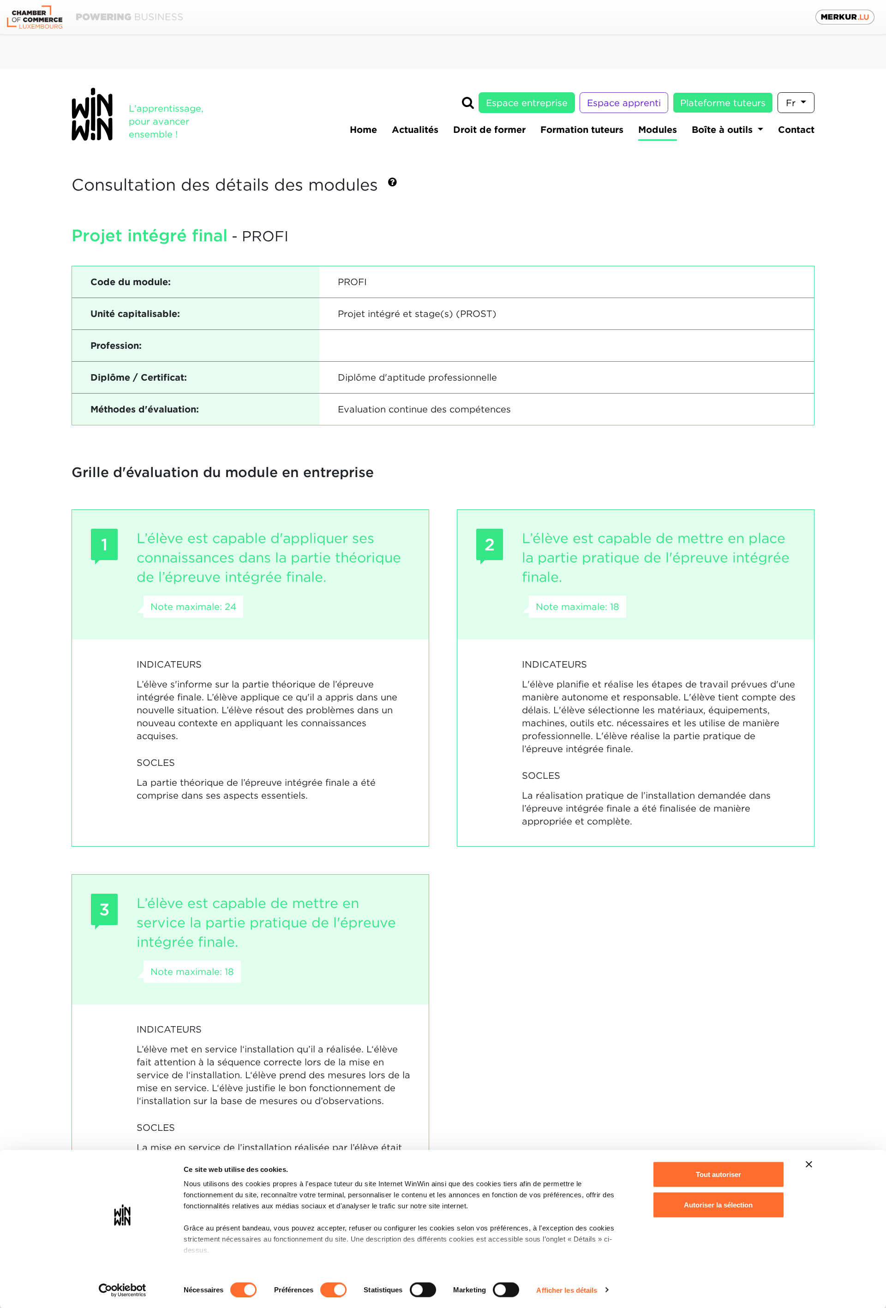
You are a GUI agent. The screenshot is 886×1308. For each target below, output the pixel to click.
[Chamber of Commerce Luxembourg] (95, 17)
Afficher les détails (566, 1290)
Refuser (718, 1235)
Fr (792, 102)
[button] (392, 186)
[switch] (333, 1289)
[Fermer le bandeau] (809, 1164)
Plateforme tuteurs (723, 102)
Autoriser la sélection (718, 1204)
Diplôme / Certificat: (138, 377)
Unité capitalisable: (135, 313)
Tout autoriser (718, 1174)
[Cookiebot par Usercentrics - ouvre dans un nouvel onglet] (122, 1290)
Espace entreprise (527, 102)
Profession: (116, 345)
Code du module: (130, 281)
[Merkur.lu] (844, 17)
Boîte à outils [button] (723, 129)
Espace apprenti (624, 102)
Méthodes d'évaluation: (144, 409)
